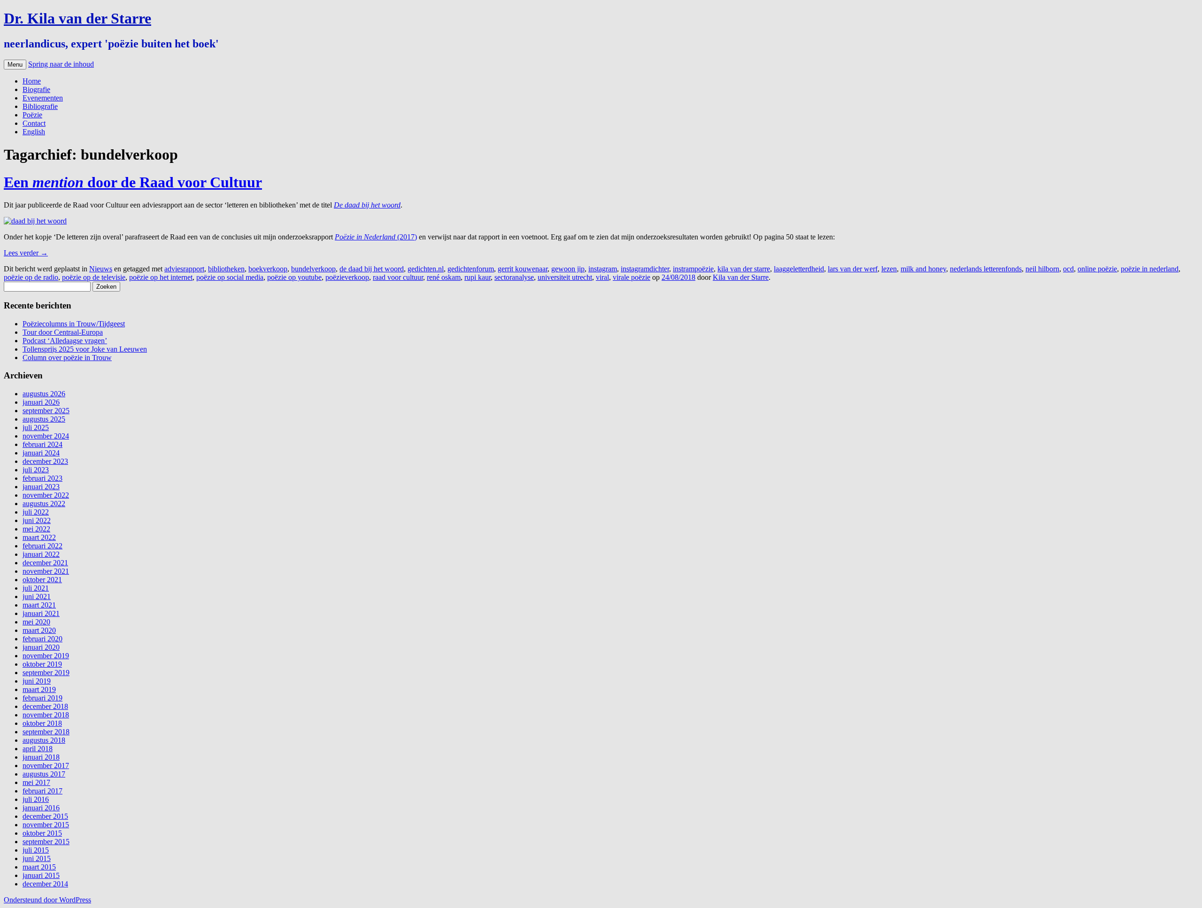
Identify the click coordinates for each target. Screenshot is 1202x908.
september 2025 (46, 411)
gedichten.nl (426, 269)
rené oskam (444, 277)
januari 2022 (41, 554)
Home (32, 81)
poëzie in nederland (1150, 269)
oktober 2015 (42, 833)
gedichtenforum (470, 269)
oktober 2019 (42, 664)
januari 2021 (41, 613)
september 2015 (46, 842)
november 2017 (46, 765)
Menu (15, 64)
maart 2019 (39, 689)
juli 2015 (36, 850)
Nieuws (100, 269)
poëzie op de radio (31, 277)
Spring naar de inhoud (61, 64)
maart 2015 (39, 867)
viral (602, 277)
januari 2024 (41, 453)
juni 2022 (37, 520)
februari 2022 (42, 546)
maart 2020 (39, 630)
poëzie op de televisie (93, 277)
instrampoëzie (693, 269)
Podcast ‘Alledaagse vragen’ (65, 341)
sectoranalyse (514, 277)
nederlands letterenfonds (986, 269)
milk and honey (923, 269)
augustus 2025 (44, 419)
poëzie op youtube (294, 277)
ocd (1068, 269)
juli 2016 (36, 799)
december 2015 (45, 816)
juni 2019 (37, 681)
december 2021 (45, 563)
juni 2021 (37, 596)
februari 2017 (42, 791)
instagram (602, 269)
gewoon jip (568, 269)
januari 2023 (41, 487)
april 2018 (38, 749)
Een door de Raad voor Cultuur (133, 182)
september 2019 (46, 673)
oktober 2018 (42, 723)
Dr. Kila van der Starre (77, 18)
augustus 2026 (44, 394)
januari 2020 (41, 647)
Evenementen (43, 98)
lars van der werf (853, 269)
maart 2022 (39, 537)
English (34, 132)
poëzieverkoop (347, 277)
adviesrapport (184, 269)
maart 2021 (39, 605)
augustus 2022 (44, 504)
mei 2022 (36, 529)
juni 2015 (37, 858)
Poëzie (32, 115)
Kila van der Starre (741, 277)
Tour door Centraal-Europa (63, 332)
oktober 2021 (42, 580)
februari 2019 (42, 698)
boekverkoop (267, 269)
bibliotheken (226, 269)
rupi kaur (477, 277)
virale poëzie (631, 277)
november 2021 (46, 571)
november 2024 (46, 436)
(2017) (407, 237)
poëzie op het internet (161, 277)
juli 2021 (36, 588)
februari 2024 (42, 444)
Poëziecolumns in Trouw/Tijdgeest (74, 324)
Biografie (36, 89)
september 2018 (46, 732)
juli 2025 (36, 427)
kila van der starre (743, 269)
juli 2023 (36, 470)
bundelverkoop (313, 269)
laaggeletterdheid (799, 269)
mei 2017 (36, 782)
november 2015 (46, 825)
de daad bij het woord (371, 269)
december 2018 (45, 706)
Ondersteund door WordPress (47, 900)
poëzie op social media (229, 277)
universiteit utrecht (565, 277)
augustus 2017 (44, 774)
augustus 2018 (44, 740)
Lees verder (26, 253)
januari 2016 (41, 808)
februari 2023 (42, 478)
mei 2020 (36, 622)
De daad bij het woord (367, 205)
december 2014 (45, 884)
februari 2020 (42, 639)
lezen (889, 269)
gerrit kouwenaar (522, 269)
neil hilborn (1042, 269)
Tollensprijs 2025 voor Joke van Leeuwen (85, 349)
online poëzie (1097, 269)
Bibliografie (40, 106)
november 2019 (46, 656)
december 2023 (45, 461)
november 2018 (46, 715)
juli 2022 (36, 512)
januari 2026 (41, 402)
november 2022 (46, 495)
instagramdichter (645, 269)
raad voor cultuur (398, 277)
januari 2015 (41, 875)
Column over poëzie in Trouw (67, 358)
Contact (34, 123)
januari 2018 (41, 757)
